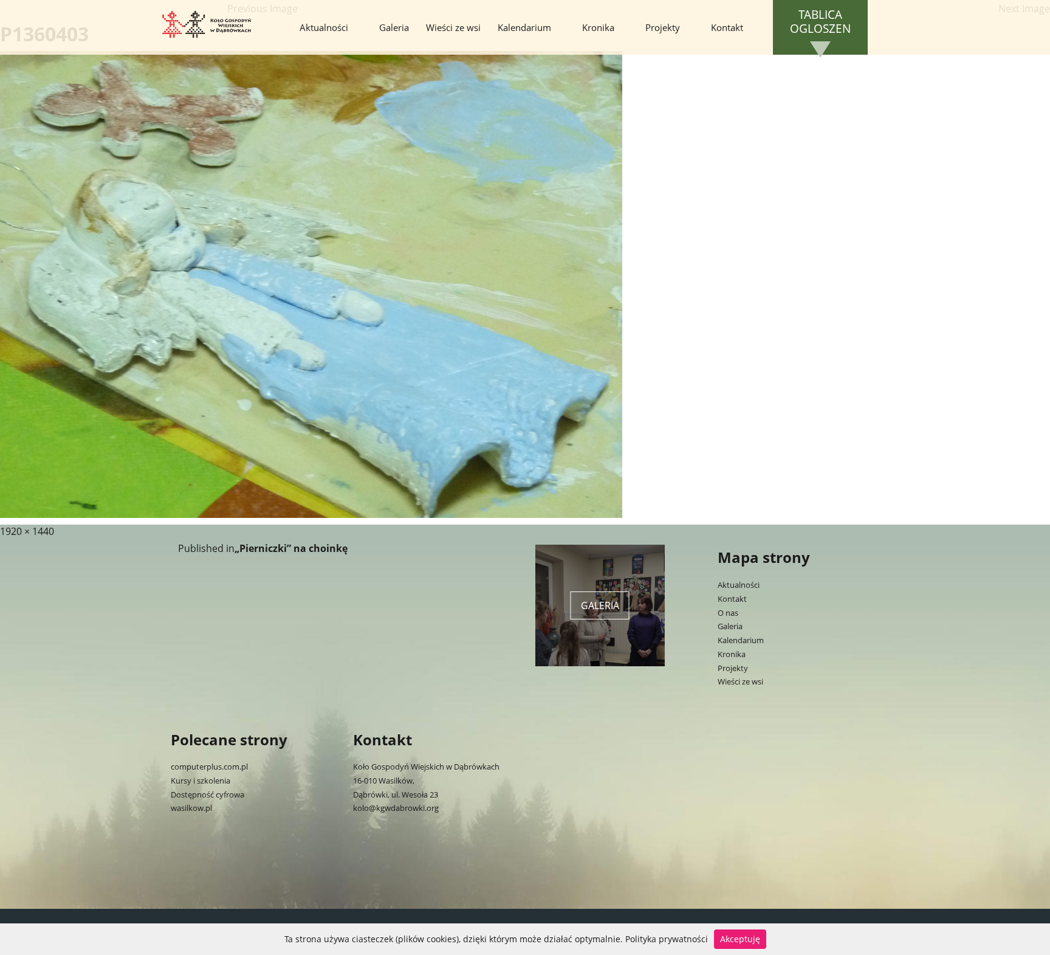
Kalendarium (524, 27)
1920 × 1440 (27, 531)
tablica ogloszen (820, 21)
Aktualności (324, 27)
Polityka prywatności (666, 939)
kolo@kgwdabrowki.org (396, 807)
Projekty (662, 27)
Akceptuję (740, 939)
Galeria (394, 27)
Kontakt (727, 27)
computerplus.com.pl (209, 766)
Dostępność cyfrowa (207, 794)
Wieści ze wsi (453, 27)
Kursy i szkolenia (200, 780)
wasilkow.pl (191, 807)
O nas (728, 612)
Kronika (598, 27)
